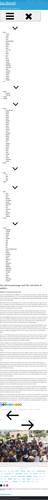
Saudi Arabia (8, 268)
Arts (7, 174)
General (7, 34)
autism (5, 471)
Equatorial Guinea (10, 41)
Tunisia (7, 74)
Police (7, 205)
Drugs (7, 196)
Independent (4, 409)
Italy (7, 141)
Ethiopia (7, 44)
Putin (23, 479)
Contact (38, 1)
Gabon (7, 46)
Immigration (8, 203)
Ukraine (7, 161)
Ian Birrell (8, 3)
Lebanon (7, 256)
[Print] (16, 405)
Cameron (22, 471)
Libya (7, 55)
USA (28, 481)
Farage (1, 476)
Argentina (8, 231)
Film (7, 178)
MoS (10, 479)
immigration (13, 476)
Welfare (7, 214)
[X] (3, 405)
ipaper (29, 476)
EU (44, 473)
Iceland (7, 138)
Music (7, 179)
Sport (7, 210)
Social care (8, 209)
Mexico (7, 257)
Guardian (6, 476)
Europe (4, 108)
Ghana (7, 48)
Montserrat (8, 259)
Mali (7, 56)
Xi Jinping (36, 481)
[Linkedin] (5, 405)
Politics (4, 181)
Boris (12, 471)
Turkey (7, 277)
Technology (8, 94)
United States (8, 278)
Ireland (7, 140)
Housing (7, 202)
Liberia (7, 53)
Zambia (7, 77)
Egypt (7, 39)
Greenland (8, 133)
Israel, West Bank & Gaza (11, 249)
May (1, 479)
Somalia (7, 62)
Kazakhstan (8, 254)
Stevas (31, 409)
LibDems (40, 476)
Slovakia (7, 154)
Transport (8, 212)
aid (1, 471)
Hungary (7, 136)
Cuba (7, 240)
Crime (7, 193)
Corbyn (1, 473)
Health (4, 162)
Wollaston (37, 409)
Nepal (7, 261)
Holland (7, 134)
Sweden (7, 157)
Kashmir (7, 252)
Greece (7, 131)
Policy (4, 191)
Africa (4, 32)
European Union (9, 110)
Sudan (7, 69)
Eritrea (7, 42)
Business (5, 91)
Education (8, 198)
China (7, 236)
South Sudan (8, 67)
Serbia (7, 152)
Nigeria (7, 58)
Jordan (7, 250)
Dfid (30, 473)
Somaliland (8, 63)
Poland (7, 148)
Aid (4, 81)
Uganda (7, 76)
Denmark (8, 120)
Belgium (7, 117)
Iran (7, 245)
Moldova (7, 145)
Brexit (17, 471)
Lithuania (8, 143)
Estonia (7, 122)
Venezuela (8, 280)
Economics (8, 93)
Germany (8, 129)
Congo (7, 37)
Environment (8, 200)
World (4, 227)
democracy (26, 473)
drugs (41, 473)
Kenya (7, 51)
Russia (7, 150)
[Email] (21, 405)
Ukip (10, 481)
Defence (7, 195)
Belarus (7, 115)
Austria (7, 113)
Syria (7, 273)
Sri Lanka (8, 271)
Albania (7, 111)
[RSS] (19, 405)
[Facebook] (1, 405)
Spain (7, 155)
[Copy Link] (14, 405)
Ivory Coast (8, 49)
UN (19, 481)
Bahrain (7, 233)
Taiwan (7, 275)
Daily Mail (18, 473)
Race (7, 207)
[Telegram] (12, 405)
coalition (33, 471)
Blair (9, 471)
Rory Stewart (12, 409)
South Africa (8, 65)
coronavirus (8, 473)
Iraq (7, 247)
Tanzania (8, 72)
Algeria (7, 35)
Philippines (8, 266)
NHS (14, 479)
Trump (6, 481)
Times (1, 481)
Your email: (2, 489)
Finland (7, 124)
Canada (7, 234)
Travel (4, 217)
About (33, 1)
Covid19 (5, 96)
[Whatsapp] (8, 405)
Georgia (7, 127)
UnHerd (24, 481)
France (7, 126)
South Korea (8, 270)
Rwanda (7, 60)
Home (28, 1)
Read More (25, 467)
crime (13, 473)
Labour (35, 476)
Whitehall (8, 216)
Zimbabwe (8, 79)
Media (4, 172)
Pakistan (7, 264)
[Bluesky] (10, 405)
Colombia (8, 238)
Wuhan (33, 481)
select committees (23, 409)
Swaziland (8, 70)
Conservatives (40, 471)
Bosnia (7, 118)
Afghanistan (8, 229)
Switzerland (8, 159)
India (7, 243)
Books (7, 176)
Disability (5, 98)
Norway (7, 147)
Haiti (7, 242)
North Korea (8, 263)
